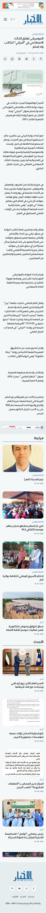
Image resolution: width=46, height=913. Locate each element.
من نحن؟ (31, 897)
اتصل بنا (23, 897)
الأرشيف (15, 897)
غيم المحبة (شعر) (33, 479)
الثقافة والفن (37, 34)
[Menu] (5, 19)
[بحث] (11, 19)
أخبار (41, 622)
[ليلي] (15, 19)
